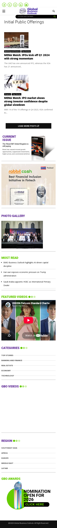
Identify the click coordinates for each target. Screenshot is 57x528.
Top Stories (26, 51)
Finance (7, 94)
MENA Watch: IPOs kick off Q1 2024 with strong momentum (27, 57)
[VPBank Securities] (29, 204)
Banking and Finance (12, 51)
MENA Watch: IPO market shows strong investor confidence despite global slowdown (26, 101)
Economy (6, 370)
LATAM (4, 468)
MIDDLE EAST (7, 463)
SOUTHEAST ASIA (9, 448)
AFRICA (4, 453)
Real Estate (7, 365)
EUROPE (4, 458)
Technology (7, 376)
